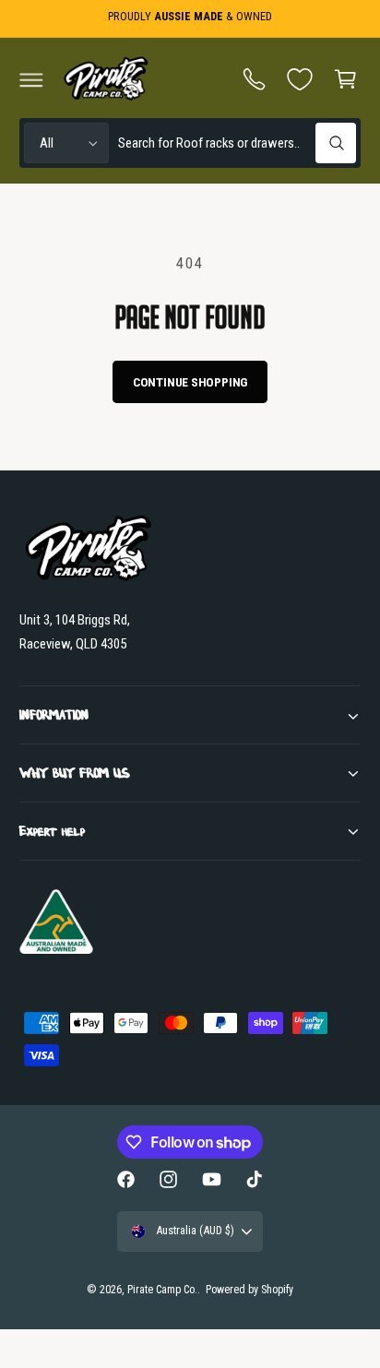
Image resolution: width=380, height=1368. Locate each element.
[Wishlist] (300, 79)
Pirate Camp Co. (162, 1289)
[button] (31, 79)
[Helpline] (254, 79)
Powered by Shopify (249, 1289)
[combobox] (237, 143)
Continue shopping (190, 382)
